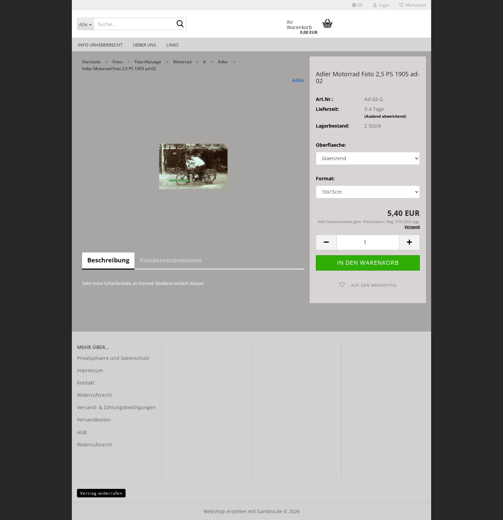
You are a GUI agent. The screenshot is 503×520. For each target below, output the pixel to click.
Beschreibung (108, 260)
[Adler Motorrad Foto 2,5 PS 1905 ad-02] (193, 153)
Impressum (90, 370)
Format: (325, 178)
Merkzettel (414, 5)
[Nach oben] (484, 509)
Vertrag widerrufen (101, 493)
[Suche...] (179, 24)
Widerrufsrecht (94, 395)
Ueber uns (144, 45)
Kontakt (85, 382)
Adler (298, 80)
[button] (357, 5)
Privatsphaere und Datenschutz (113, 358)
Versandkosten (94, 419)
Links (172, 45)
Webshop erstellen (225, 511)
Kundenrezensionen (171, 260)
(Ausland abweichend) (385, 116)
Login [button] (383, 5)
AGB (82, 432)
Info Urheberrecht (100, 45)
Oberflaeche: (331, 145)
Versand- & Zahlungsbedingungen (116, 407)
